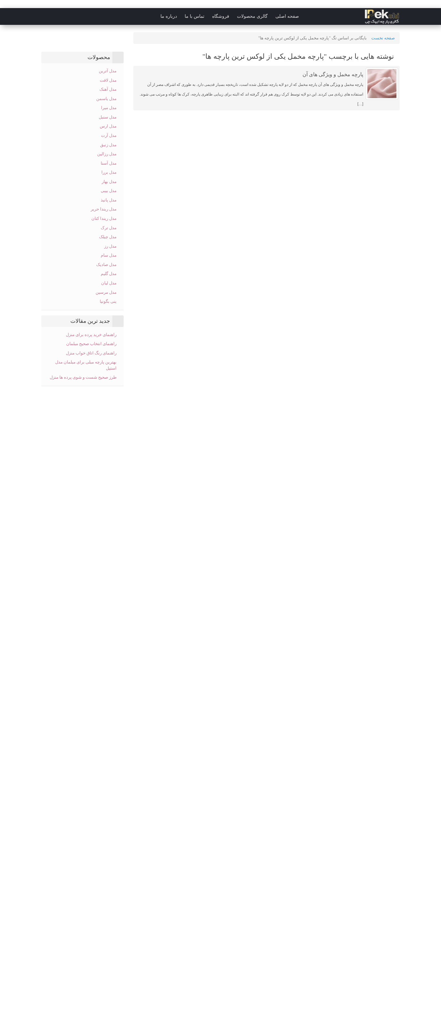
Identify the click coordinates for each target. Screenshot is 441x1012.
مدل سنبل (108, 117)
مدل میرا (109, 107)
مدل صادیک (106, 264)
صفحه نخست (383, 38)
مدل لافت (108, 80)
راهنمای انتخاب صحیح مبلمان (91, 343)
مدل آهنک (108, 89)
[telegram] (44, 16)
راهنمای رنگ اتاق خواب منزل (91, 353)
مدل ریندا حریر (104, 209)
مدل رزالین (107, 153)
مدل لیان (109, 283)
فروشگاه (220, 16)
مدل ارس (108, 126)
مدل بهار (109, 181)
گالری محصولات (252, 16)
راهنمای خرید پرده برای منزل (91, 334)
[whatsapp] (18, 16)
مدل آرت (109, 135)
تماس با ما (194, 16)
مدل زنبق (108, 144)
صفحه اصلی (287, 16)
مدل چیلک (108, 236)
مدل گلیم (109, 273)
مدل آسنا (109, 163)
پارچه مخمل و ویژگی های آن (333, 74)
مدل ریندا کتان (104, 218)
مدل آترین (108, 70)
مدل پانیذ (109, 200)
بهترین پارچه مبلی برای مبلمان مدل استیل (86, 365)
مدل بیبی (109, 190)
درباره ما (168, 16)
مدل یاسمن (106, 98)
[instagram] (31, 16)
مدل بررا (109, 172)
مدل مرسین (106, 292)
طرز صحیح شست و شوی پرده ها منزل (83, 377)
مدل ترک (109, 227)
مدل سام (109, 255)
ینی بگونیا (108, 301)
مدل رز (110, 246)
